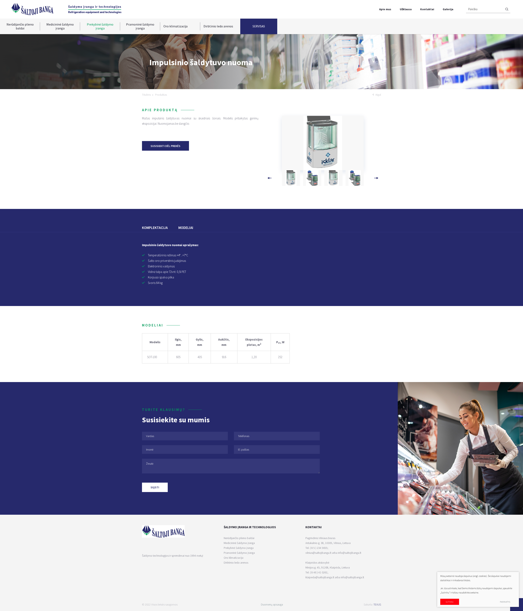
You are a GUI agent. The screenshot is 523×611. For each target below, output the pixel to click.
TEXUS (377, 604)
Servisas (259, 26)
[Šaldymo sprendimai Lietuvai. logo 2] (94, 9)
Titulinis (146, 94)
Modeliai (185, 227)
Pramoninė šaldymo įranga (140, 26)
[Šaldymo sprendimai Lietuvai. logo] (32, 9)
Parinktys (505, 602)
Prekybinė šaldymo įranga (100, 26)
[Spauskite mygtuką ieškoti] (506, 9)
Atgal (378, 94)
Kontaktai (427, 9)
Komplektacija (155, 227)
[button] (376, 178)
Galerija (448, 9)
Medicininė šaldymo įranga (60, 26)
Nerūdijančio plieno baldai (20, 26)
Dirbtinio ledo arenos (218, 26)
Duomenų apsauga (272, 604)
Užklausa (406, 9)
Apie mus (385, 9)
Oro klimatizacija (175, 26)
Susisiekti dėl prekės (165, 146)
